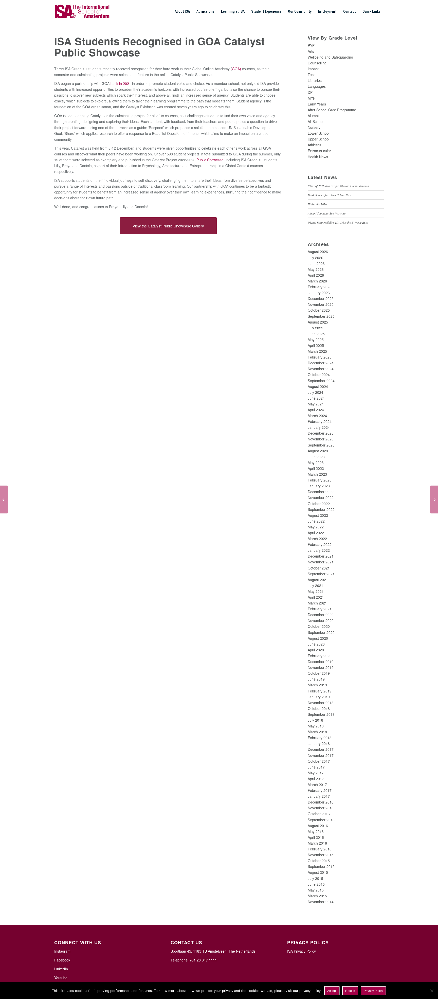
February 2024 (320, 421)
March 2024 (317, 415)
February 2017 (320, 790)
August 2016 (318, 825)
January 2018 (319, 743)
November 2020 (321, 620)
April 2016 (316, 837)
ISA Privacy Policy (301, 951)
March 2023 (317, 474)
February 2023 (320, 480)
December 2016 (321, 802)
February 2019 (320, 690)
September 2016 (321, 819)
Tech (312, 74)
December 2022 (321, 491)
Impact (313, 68)
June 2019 (316, 679)
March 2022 (317, 538)
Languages (317, 86)
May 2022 (316, 526)
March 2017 (317, 784)
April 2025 (316, 345)
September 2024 (321, 380)
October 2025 (319, 310)
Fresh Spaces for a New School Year (330, 195)
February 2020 (320, 655)
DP (310, 92)
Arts (311, 51)
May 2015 (316, 890)
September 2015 (321, 866)
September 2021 (321, 573)
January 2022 (319, 550)
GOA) (236, 68)
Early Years (317, 103)
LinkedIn (61, 968)
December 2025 (321, 298)
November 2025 (321, 304)
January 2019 (319, 696)
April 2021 (316, 597)
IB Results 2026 (317, 204)
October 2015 (319, 860)
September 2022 (321, 509)
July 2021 (315, 585)
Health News (318, 156)
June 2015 (316, 884)
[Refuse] (431, 990)
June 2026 (316, 263)
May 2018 (316, 725)
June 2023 (316, 456)
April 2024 (316, 409)
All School (315, 121)
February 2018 (320, 737)
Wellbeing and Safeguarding (330, 57)
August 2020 (318, 638)
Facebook (62, 959)
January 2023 (319, 485)
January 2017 (319, 796)
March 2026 (317, 280)
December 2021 (321, 556)
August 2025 (318, 322)
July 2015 (315, 878)
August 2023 (318, 450)
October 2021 (319, 567)
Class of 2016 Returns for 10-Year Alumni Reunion (338, 186)
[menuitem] (182, 11)
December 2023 (321, 433)
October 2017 (319, 761)
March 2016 (317, 843)
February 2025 (320, 357)
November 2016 (321, 807)
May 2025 (316, 339)
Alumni (313, 115)
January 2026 (319, 292)
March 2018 (317, 731)
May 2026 (316, 269)
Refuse (350, 991)
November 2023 (321, 438)
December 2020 (321, 614)
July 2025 (315, 327)
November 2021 (321, 561)
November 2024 (321, 368)
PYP (311, 45)
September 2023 (321, 445)
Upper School (319, 138)
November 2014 (321, 901)
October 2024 (319, 374)
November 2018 (321, 702)
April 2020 (316, 649)
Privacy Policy (373, 991)
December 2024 (321, 362)
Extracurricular (319, 150)
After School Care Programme (332, 109)
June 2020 (316, 644)
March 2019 (317, 684)
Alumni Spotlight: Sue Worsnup (326, 213)
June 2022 (316, 521)
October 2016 (319, 813)
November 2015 (321, 854)
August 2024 (318, 386)
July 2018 (315, 720)
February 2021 (320, 608)
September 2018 (321, 714)
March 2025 (317, 351)
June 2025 (316, 333)
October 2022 (319, 503)
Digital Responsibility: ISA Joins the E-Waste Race (338, 222)
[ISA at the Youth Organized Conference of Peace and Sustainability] (4, 499)
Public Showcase (210, 159)
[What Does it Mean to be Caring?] (434, 499)
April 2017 (316, 778)
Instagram (62, 951)
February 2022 (320, 544)
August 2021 (318, 579)
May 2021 (316, 591)
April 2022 (316, 532)
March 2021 (317, 602)
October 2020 (319, 626)
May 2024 (316, 403)
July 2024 (315, 392)
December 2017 (321, 749)
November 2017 (321, 755)
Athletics (314, 144)
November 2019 (321, 667)
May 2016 (316, 831)
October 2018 (319, 708)
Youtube (60, 977)
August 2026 (318, 251)
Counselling (317, 62)
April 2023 (316, 468)
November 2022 (321, 497)
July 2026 (315, 257)
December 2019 (321, 661)
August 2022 (318, 515)
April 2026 (316, 275)
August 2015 (318, 872)
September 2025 (321, 316)
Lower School (319, 133)
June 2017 (316, 767)
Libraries (315, 80)
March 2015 (317, 895)
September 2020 (321, 632)
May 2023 (316, 462)
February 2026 (320, 286)
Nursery (314, 127)
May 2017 (316, 772)
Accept (332, 991)
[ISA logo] (82, 11)
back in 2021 (121, 83)
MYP (311, 98)
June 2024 (316, 398)
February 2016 (320, 848)
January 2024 (319, 427)
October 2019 (319, 673)
